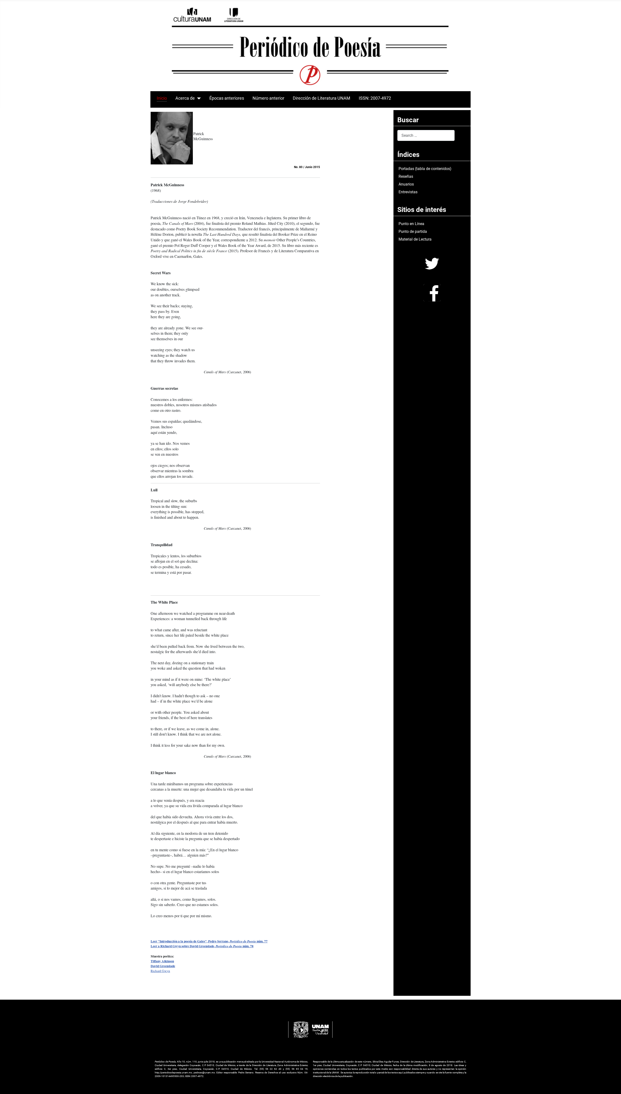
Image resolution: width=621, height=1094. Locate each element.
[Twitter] (432, 263)
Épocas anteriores (226, 98)
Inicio (162, 98)
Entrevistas (408, 192)
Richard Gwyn (160, 971)
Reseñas (406, 176)
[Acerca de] (198, 98)
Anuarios (406, 184)
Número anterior (268, 98)
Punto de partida (413, 231)
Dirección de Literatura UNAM (321, 98)
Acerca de (185, 98)
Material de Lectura (415, 239)
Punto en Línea (411, 223)
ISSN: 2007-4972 (375, 98)
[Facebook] (432, 292)
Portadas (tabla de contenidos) (425, 168)
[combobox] (426, 135)
